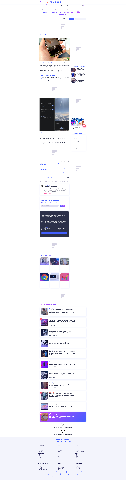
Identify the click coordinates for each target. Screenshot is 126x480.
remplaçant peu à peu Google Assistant (50, 62)
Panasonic (59, 456)
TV (57, 453)
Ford (40, 457)
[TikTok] (68, 442)
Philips (59, 457)
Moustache (78, 467)
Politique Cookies (65, 476)
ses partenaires (48, 227)
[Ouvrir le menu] (40, 2)
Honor (77, 448)
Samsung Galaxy (42, 449)
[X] (56, 442)
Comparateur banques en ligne (54, 473)
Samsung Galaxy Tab (61, 468)
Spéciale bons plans (61, 202)
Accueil (41, 9)
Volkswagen (41, 461)
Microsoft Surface (79, 450)
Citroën (40, 456)
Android (44, 9)
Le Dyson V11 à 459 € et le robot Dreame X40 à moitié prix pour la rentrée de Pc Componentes (44, 268)
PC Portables (78, 444)
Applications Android (50, 9)
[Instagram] (58, 442)
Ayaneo (59, 446)
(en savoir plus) (61, 223)
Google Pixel (41, 446)
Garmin (40, 467)
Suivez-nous (71, 18)
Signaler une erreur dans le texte (46, 177)
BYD (40, 455)
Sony (58, 459)
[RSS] (62, 442)
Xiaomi (40, 451)
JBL (77, 457)
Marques (70, 181)
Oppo (40, 448)
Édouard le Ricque (48, 185)
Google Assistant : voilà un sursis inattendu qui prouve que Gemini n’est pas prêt (64, 269)
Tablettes (59, 463)
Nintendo (59, 448)
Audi (40, 454)
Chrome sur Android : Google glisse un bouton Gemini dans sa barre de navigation (44, 284)
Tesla (40, 460)
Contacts (58, 476)
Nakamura (78, 468)
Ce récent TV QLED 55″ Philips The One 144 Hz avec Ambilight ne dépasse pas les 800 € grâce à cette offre (62, 321)
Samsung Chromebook (80, 451)
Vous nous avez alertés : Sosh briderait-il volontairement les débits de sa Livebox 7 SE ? (62, 363)
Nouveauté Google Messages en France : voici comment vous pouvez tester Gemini (54, 269)
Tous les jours (44, 202)
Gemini (62, 62)
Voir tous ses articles (45, 193)
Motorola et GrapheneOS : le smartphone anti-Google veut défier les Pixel (80, 69)
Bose (77, 455)
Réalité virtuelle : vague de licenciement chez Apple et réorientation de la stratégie (62, 374)
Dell (77, 447)
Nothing (77, 458)
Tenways (77, 469)
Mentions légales (46, 476)
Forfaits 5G (75, 138)
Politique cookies (46, 230)
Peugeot (40, 459)
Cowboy (77, 464)
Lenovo (59, 466)
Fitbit (40, 466)
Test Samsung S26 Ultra (73, 473)
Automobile (41, 453)
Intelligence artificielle (60, 181)
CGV (82, 476)
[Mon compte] (47, 2)
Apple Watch (41, 465)
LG (58, 455)
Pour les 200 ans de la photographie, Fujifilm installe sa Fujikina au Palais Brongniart (61, 342)
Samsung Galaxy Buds (80, 459)
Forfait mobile (84, 2)
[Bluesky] (70, 442)
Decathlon (78, 465)
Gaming (59, 444)
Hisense (59, 454)
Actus (65, 2)
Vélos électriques (79, 463)
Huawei (40, 447)
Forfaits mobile (76, 141)
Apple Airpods (78, 454)
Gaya (77, 466)
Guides (72, 2)
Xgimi (59, 460)
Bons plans (77, 2)
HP (76, 449)
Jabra (77, 456)
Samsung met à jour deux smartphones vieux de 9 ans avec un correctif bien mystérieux (80, 75)
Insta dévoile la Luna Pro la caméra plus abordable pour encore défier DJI (60, 332)
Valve (59, 451)
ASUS (59, 445)
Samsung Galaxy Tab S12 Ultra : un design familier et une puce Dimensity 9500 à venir (61, 405)
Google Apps (57, 9)
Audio (76, 453)
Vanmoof (77, 470)
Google (42, 181)
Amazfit (40, 464)
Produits (51, 308)
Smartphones (41, 444)
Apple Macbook (79, 446)
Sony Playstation (61, 450)
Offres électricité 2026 (77, 148)
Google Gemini (50, 181)
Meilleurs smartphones (78, 139)
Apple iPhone (41, 445)
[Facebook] (60, 442)
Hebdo (52, 202)
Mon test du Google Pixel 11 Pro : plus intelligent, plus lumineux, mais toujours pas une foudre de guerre (61, 416)
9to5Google (42, 132)
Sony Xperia (41, 450)
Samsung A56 (76, 136)
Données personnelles (75, 476)
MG (39, 458)
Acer (77, 445)
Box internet (76, 147)
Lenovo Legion (60, 447)
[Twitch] (66, 442)
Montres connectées (43, 463)
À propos (53, 476)
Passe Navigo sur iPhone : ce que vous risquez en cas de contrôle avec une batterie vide (80, 80)
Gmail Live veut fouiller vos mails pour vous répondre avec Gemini (64, 284)
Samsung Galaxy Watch (43, 469)
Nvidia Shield (60, 449)
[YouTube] (64, 442)
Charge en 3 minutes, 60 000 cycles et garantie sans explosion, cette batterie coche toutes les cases (62, 353)
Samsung (59, 458)
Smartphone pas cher (77, 143)
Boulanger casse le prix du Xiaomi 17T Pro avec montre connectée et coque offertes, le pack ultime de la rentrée (62, 395)
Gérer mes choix (54, 235)
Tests (68, 2)
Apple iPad (59, 464)
